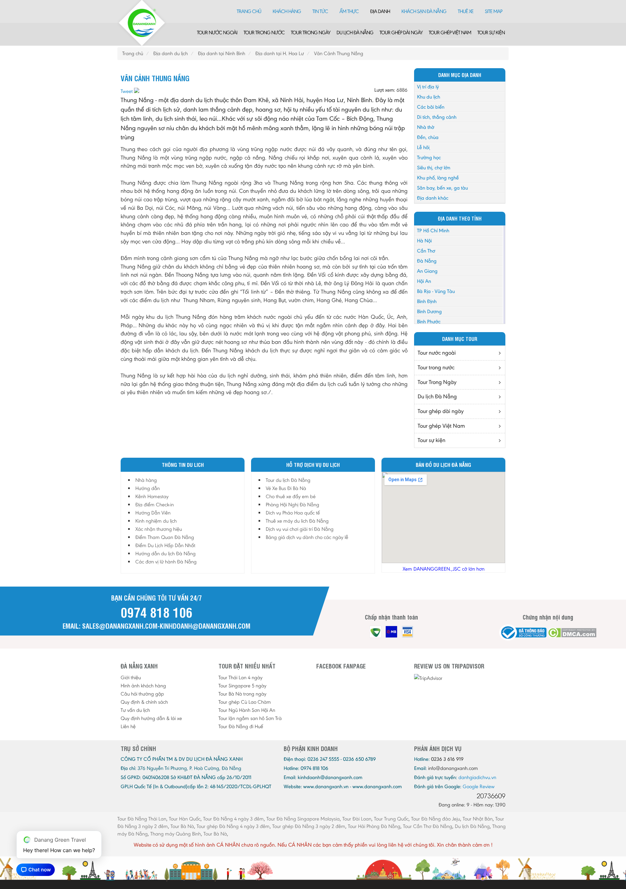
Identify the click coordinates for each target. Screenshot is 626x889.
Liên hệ (128, 726)
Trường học (429, 157)
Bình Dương (429, 311)
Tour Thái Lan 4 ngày (240, 677)
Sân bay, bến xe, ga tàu (442, 188)
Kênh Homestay (152, 496)
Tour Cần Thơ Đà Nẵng (427, 826)
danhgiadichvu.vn (477, 777)
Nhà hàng (146, 480)
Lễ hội (423, 147)
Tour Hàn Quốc (185, 819)
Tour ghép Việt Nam (450, 32)
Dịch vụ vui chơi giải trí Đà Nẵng (300, 529)
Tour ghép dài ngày (401, 32)
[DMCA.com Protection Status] (572, 633)
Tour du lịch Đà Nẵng (288, 480)
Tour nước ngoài (217, 32)
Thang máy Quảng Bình (175, 834)
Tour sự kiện (491, 32)
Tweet (127, 91)
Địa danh (380, 11)
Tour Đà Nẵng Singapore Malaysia (303, 819)
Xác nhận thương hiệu (158, 529)
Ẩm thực (349, 11)
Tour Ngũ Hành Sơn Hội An (246, 710)
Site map (493, 11)
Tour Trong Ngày (310, 32)
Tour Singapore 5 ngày (242, 685)
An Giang (427, 271)
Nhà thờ (425, 127)
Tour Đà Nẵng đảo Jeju (435, 819)
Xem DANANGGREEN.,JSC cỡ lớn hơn (443, 569)
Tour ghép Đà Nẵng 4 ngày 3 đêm (233, 826)
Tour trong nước (264, 32)
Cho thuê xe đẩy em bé (291, 496)
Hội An (424, 281)
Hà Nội (424, 241)
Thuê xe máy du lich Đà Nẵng (297, 521)
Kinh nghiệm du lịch (156, 521)
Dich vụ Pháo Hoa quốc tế (293, 513)
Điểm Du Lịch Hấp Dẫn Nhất (165, 545)
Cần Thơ (426, 251)
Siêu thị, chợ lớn (433, 167)
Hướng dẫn (147, 488)
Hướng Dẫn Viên (153, 513)
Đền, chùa (428, 137)
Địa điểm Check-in (154, 504)
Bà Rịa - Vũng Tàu (436, 291)
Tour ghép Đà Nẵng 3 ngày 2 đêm (308, 826)
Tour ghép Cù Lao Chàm (244, 702)
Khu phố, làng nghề (438, 178)
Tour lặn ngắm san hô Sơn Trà (250, 718)
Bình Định (427, 301)
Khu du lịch (428, 97)
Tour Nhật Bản (478, 819)
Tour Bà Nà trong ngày (242, 694)
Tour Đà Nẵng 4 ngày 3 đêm (233, 819)
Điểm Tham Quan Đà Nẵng (164, 537)
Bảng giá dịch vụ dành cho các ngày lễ (307, 537)
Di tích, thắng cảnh (436, 117)
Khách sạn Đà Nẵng (423, 11)
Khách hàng (287, 11)
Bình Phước (428, 321)
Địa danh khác (432, 198)
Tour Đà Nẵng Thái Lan (141, 819)
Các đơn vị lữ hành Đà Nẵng (166, 562)
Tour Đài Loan (356, 819)
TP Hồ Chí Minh (433, 230)
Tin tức (320, 11)
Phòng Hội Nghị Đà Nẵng (292, 504)
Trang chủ (249, 11)
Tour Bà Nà (182, 826)
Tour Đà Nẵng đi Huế (240, 726)
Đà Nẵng (427, 261)
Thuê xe (465, 11)
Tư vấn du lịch (135, 710)
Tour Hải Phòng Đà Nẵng (374, 826)
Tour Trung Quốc (391, 819)
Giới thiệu (131, 677)
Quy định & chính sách (144, 702)
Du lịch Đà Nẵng (354, 32)
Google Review (479, 786)
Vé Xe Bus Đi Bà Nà (286, 488)
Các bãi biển (430, 107)
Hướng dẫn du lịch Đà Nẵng (165, 553)
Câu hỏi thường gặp (142, 694)
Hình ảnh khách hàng (143, 685)
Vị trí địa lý (428, 87)
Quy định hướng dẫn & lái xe (151, 718)
